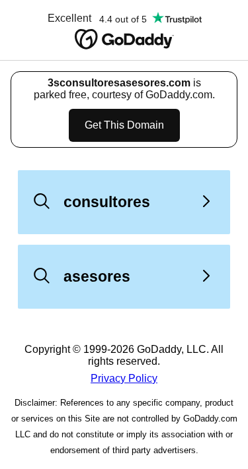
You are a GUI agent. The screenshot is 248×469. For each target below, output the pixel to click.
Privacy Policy (124, 378)
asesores (96, 276)
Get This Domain (124, 125)
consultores (106, 201)
